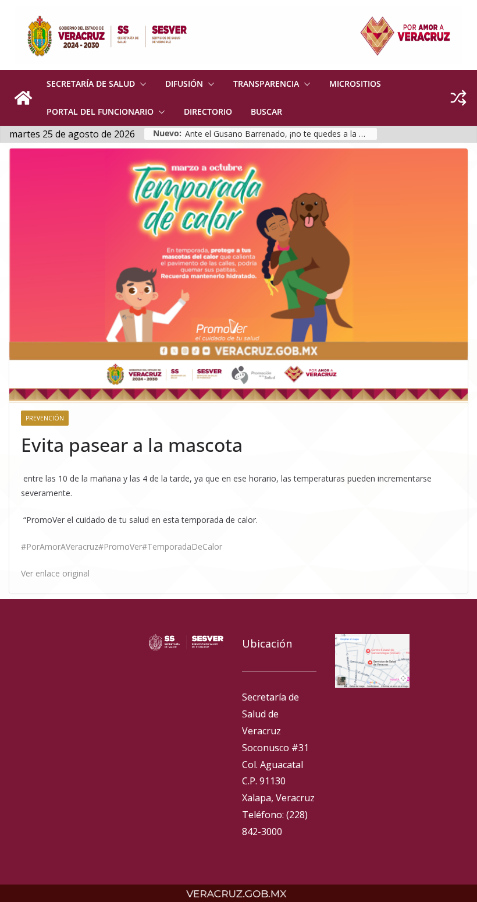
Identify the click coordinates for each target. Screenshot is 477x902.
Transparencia (266, 83)
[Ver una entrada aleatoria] (458, 98)
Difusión (184, 83)
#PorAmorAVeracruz (59, 546)
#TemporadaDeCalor (182, 546)
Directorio (208, 111)
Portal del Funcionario (100, 111)
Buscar (266, 111)
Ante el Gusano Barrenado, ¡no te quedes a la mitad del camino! (281, 133)
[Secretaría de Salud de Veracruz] (23, 98)
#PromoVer (120, 546)
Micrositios (355, 83)
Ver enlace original (55, 573)
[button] (141, 84)
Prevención (45, 418)
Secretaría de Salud (91, 83)
